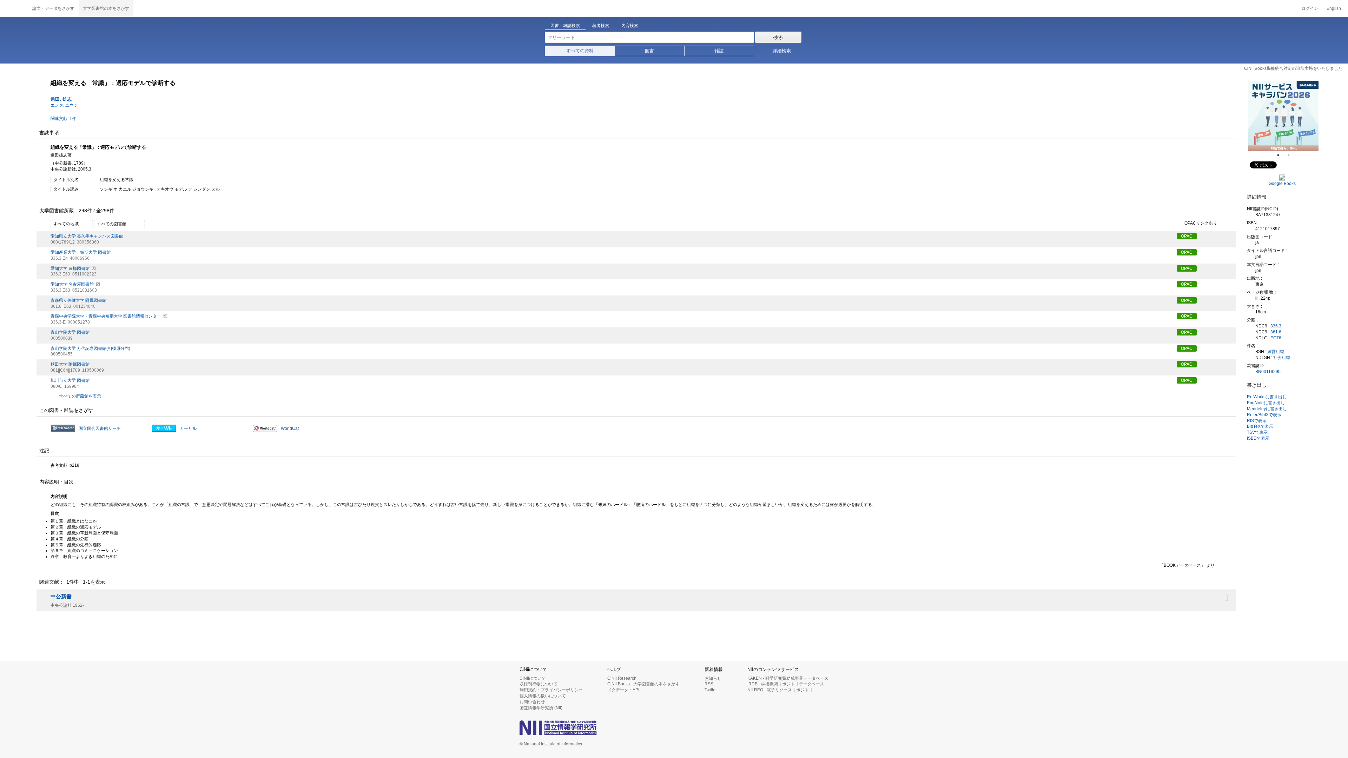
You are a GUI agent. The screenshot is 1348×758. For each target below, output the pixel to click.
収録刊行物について (538, 683)
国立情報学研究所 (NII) (541, 707)
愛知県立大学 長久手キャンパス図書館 (87, 236)
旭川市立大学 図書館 (70, 380)
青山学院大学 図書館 (70, 332)
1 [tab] (1280, 155)
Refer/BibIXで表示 (1264, 414)
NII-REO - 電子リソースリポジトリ (780, 689)
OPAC (1186, 236)
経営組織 (1275, 351)
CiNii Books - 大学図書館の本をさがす (643, 683)
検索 (778, 37)
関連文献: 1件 (63, 118)
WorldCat (290, 428)
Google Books (1282, 183)
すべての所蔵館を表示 (80, 396)
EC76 (1275, 337)
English (1334, 8)
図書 (649, 50)
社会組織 (1281, 357)
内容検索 (629, 25)
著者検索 (600, 25)
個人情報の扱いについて (543, 695)
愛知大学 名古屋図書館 (72, 284)
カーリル (188, 428)
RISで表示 (1257, 420)
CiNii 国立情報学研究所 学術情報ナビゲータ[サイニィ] (14, 8)
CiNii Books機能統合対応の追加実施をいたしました (1293, 68)
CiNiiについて (533, 678)
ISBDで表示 (1258, 438)
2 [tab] (1291, 155)
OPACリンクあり (1200, 223)
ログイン (1309, 8)
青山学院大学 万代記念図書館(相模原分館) (90, 348)
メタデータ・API (623, 689)
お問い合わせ (532, 701)
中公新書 (61, 596)
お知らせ (713, 678)
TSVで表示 (1257, 432)
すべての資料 (580, 50)
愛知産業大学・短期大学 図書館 (81, 252)
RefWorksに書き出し (1267, 396)
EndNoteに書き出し (1266, 402)
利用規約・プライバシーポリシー (551, 689)
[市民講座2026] (1283, 116)
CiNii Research (621, 678)
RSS (709, 683)
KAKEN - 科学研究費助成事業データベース (787, 678)
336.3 (1275, 326)
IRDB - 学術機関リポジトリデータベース (785, 683)
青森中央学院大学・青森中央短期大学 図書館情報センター (106, 316)
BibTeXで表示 (1260, 426)
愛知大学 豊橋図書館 (70, 268)
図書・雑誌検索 (565, 25)
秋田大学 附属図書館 (70, 364)
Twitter (711, 689)
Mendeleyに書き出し (1267, 408)
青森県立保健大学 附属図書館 (78, 300)
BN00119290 (1268, 371)
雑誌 (718, 50)
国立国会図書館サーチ (100, 428)
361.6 (1275, 332)
